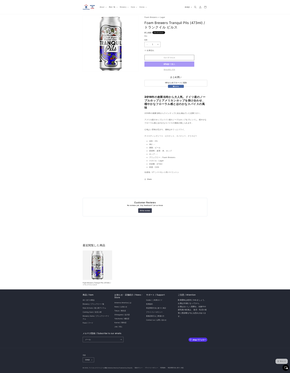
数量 (145, 40)
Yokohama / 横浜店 (121, 319)
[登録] (120, 339)
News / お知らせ (120, 307)
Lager (162, 17)
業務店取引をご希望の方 (155, 316)
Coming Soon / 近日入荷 (92, 312)
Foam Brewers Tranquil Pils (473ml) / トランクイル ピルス (97, 284)
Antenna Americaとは (122, 303)
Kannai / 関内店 (120, 323)
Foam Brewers (150, 17)
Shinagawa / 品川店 (122, 315)
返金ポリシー (139, 367)
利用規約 (149, 304)
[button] (103, 7)
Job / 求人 (118, 327)
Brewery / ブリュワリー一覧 (93, 304)
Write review (145, 210)
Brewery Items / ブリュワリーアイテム (96, 317)
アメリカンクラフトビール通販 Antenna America (104, 368)
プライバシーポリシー (154, 312)
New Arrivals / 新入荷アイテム (94, 308)
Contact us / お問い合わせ (156, 320)
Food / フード (88, 323)
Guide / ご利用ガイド (154, 300)
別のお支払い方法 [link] (169, 69)
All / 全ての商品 (89, 300)
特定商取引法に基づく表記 (156, 308)
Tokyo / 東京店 (120, 311)
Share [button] (149, 179)
